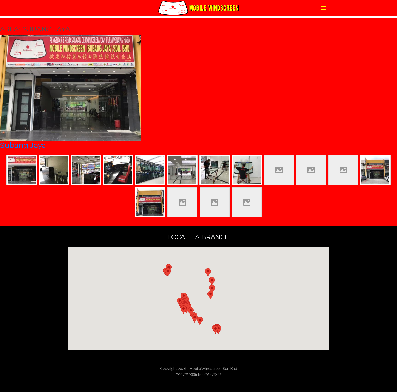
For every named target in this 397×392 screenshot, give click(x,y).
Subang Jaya (23, 145)
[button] (184, 310)
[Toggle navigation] (73, 8)
